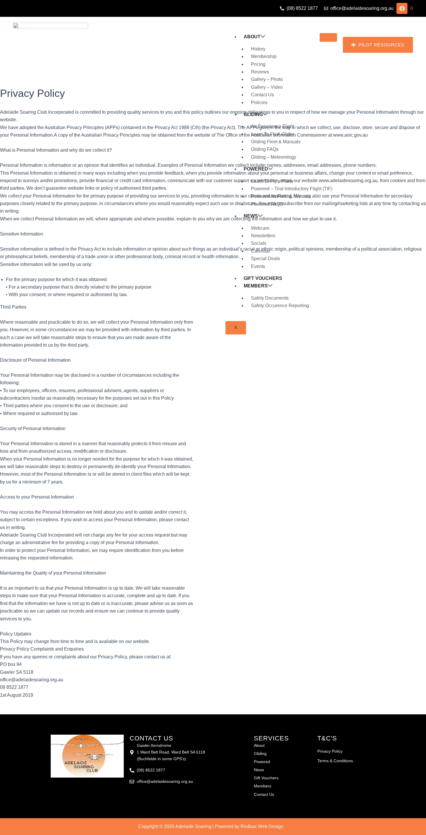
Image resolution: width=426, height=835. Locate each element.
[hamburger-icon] (328, 37)
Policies (259, 102)
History (258, 48)
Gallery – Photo (267, 79)
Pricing (258, 64)
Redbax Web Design (262, 826)
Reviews (260, 71)
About (252, 36)
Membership (263, 56)
